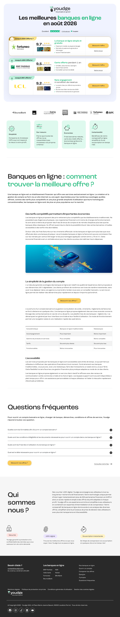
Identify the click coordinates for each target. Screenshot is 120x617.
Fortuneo (46, 576)
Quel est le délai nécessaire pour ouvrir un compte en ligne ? (32, 452)
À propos (82, 577)
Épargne (82, 574)
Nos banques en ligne (86, 565)
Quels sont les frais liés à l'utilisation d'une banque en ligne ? (31, 445)
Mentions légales (14, 589)
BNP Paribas (47, 570)
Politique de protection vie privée (34, 589)
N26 (56, 570)
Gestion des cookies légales (84, 589)
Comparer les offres (86, 571)
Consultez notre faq (101, 464)
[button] (53, 38)
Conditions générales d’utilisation (60, 589)
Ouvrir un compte (85, 568)
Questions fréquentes (87, 580)
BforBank (58, 576)
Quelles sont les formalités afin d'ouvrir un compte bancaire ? (32, 430)
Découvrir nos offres (68, 301)
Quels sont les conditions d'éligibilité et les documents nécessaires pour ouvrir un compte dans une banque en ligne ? (54, 437)
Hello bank (47, 573)
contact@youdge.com (15, 568)
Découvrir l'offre (98, 46)
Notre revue (98, 51)
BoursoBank (47, 579)
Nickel (57, 573)
